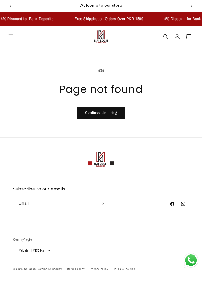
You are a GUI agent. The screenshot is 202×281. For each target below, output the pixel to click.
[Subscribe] (102, 203)
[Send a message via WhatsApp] (191, 260)
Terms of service (124, 269)
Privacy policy (99, 269)
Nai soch (30, 269)
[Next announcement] (192, 6)
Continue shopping (101, 112)
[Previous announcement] (10, 6)
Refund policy (76, 269)
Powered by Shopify (49, 269)
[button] (11, 37)
